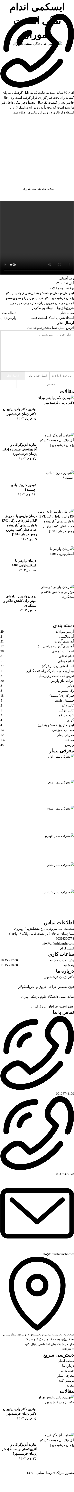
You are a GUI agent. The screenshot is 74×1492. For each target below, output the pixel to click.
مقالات (69, 740)
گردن (70, 720)
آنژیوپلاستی (66, 636)
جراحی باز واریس (62, 680)
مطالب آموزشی (63, 730)
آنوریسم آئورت (64, 641)
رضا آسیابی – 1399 (39, 1473)
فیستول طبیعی (64, 700)
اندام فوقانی (66, 661)
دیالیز (70, 685)
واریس (69, 745)
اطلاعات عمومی (63, 651)
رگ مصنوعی (65, 690)
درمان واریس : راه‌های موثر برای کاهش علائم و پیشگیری (20, 600)
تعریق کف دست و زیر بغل (56, 676)
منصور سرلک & (63, 1473)
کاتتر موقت (66, 710)
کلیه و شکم (66, 715)
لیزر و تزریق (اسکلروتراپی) (56, 725)
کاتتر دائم (68, 705)
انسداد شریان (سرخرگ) (58, 666)
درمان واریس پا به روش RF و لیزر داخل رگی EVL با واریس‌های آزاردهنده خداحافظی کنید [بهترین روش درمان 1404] (19, 525)
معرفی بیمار (65, 735)
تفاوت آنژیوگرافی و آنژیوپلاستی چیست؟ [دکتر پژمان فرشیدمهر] (19, 449)
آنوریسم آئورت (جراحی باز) (56, 646)
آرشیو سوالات (64, 631)
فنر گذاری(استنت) (61, 695)
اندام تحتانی (66, 656)
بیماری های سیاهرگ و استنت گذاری (50, 671)
